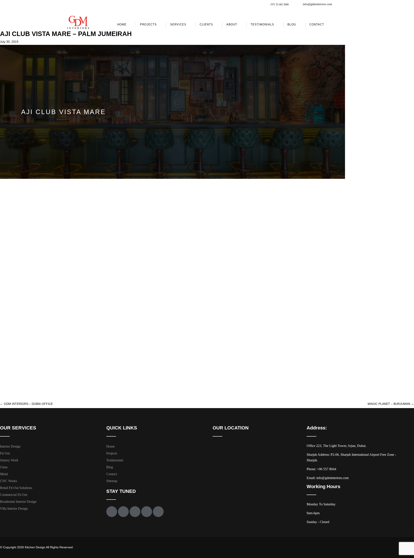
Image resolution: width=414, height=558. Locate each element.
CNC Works (8, 481)
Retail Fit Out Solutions (16, 488)
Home (122, 24)
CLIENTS (206, 24)
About (231, 24)
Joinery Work (9, 460)
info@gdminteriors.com (317, 4)
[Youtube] (135, 511)
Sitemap (111, 481)
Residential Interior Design (18, 501)
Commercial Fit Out (13, 495)
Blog (291, 24)
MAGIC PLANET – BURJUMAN (391, 404)
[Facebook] (111, 511)
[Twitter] (123, 511)
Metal (4, 474)
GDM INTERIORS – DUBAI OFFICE (26, 404)
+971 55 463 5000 (279, 4)
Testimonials (262, 24)
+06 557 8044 (326, 469)
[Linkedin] (158, 511)
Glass (4, 467)
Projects (111, 453)
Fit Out (5, 453)
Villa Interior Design (14, 508)
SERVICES (178, 24)
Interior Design (10, 446)
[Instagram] (146, 511)
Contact (316, 24)
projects (148, 24)
